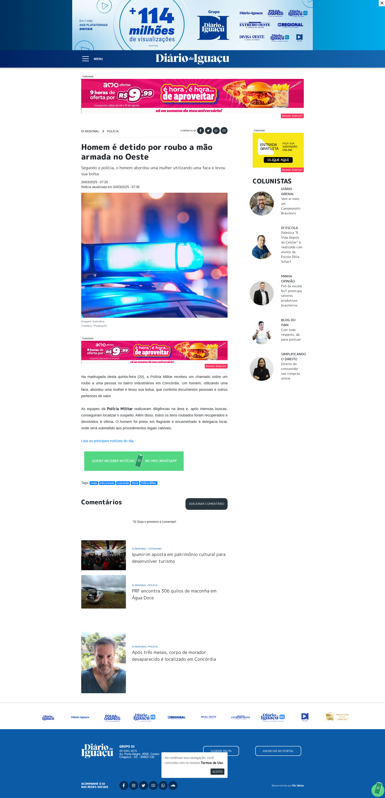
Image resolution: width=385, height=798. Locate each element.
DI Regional (90, 131)
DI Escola (289, 228)
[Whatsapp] (216, 130)
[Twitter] (208, 130)
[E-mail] (224, 130)
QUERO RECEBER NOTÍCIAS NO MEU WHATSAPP (134, 460)
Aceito (217, 772)
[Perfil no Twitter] (143, 785)
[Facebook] (200, 130)
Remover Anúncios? (292, 115)
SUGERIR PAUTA (221, 751)
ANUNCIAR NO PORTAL (278, 751)
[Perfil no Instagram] (133, 785)
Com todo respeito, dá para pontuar (291, 335)
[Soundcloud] (172, 785)
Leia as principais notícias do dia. (107, 441)
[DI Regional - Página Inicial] (48, 717)
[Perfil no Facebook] (123, 785)
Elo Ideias (298, 785)
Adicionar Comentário (206, 504)
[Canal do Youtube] (153, 785)
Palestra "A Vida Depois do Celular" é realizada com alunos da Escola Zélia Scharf (291, 247)
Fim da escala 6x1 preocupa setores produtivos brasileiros (291, 295)
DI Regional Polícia (145, 585)
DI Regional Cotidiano (146, 548)
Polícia (113, 131)
